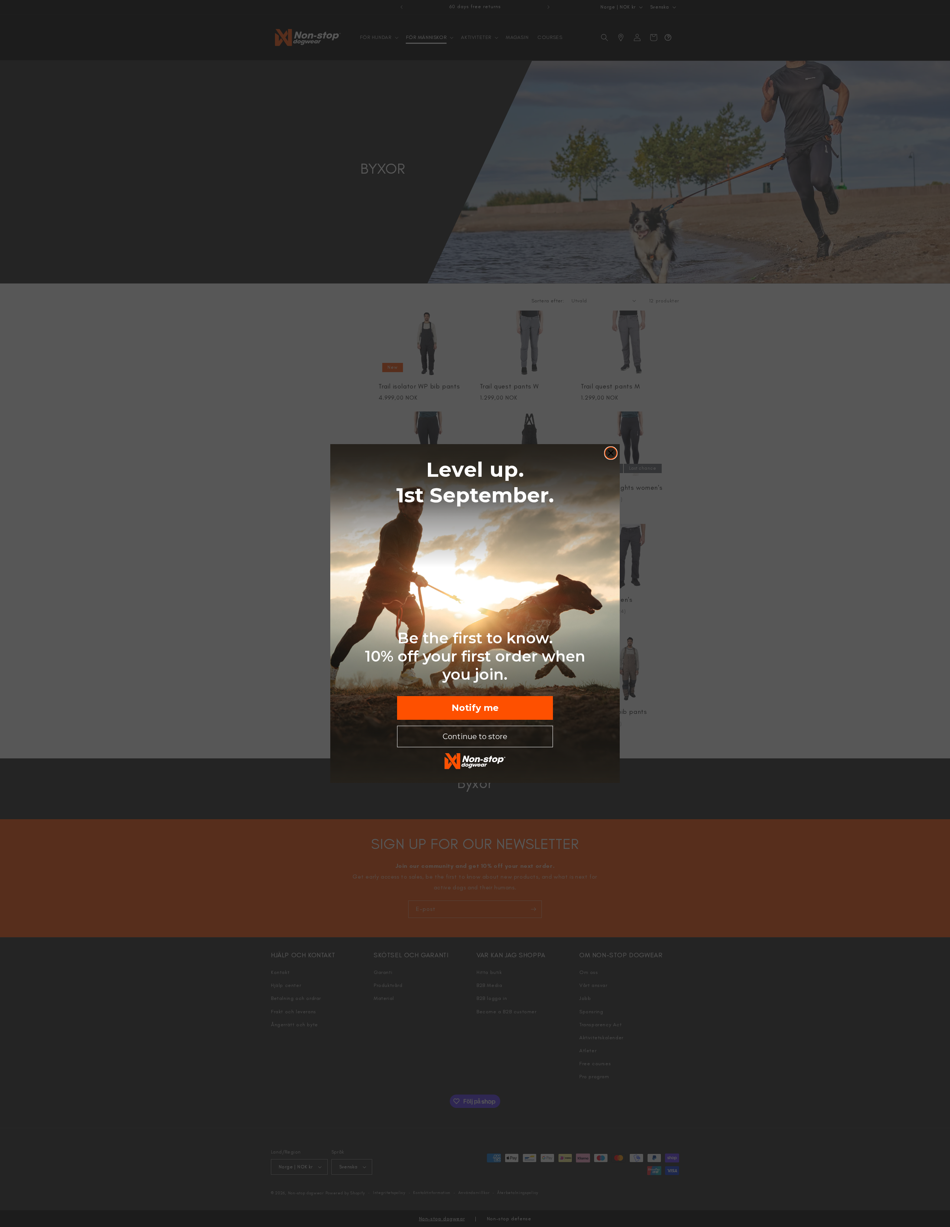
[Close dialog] (611, 453)
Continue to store (475, 736)
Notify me (475, 707)
